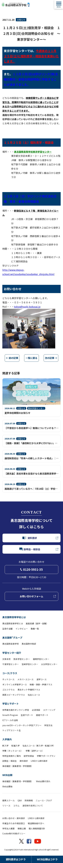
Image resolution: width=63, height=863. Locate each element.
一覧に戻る (31, 358)
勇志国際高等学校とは (14, 617)
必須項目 (36, 709)
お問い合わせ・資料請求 (13, 818)
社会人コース (34, 694)
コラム (16, 805)
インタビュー (22, 628)
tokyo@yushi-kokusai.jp (27, 306)
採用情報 (29, 800)
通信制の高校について (32, 805)
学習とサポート (10, 703)
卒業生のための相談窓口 (13, 823)
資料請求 (24, 760)
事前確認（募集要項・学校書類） (17, 766)
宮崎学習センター (30, 664)
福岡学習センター (41, 659)
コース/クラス (9, 673)
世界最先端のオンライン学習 (15, 709)
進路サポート (42, 715)
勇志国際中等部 (29, 643)
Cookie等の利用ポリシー (13, 833)
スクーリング (49, 709)
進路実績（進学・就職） (37, 623)
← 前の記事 (12, 358)
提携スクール (8, 800)
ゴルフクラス (8, 689)
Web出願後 (7, 786)
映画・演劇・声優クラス (41, 684)
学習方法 (48, 725)
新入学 (5, 745)
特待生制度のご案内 (11, 755)
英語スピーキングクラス (13, 694)
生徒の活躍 (7, 628)
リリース (6, 805)
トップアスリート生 (11, 730)
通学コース (41, 679)
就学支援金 (29, 755)
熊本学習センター (21, 659)
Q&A (20, 800)
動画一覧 (35, 628)
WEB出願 (7, 775)
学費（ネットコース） (12, 750)
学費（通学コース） (35, 750)
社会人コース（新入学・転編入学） (39, 745)
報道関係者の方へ (36, 823)
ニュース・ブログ (44, 800)
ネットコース (8, 679)
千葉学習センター (10, 664)
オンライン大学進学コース (14, 684)
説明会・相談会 (9, 760)
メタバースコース (25, 679)
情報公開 (22, 828)
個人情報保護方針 (37, 828)
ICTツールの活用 (10, 720)
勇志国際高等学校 (10, 643)
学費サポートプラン (46, 755)
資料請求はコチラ (16, 859)
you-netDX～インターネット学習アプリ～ (21, 725)
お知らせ (21, 19)
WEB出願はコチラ (47, 859)
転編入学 (15, 745)
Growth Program (10, 715)
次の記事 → (51, 358)
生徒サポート (27, 715)
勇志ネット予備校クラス (29, 689)
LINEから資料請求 (39, 760)
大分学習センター (49, 664)
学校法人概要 (8, 828)
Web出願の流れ (43, 781)
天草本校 (6, 659)
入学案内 (7, 739)
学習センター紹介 (11, 652)
